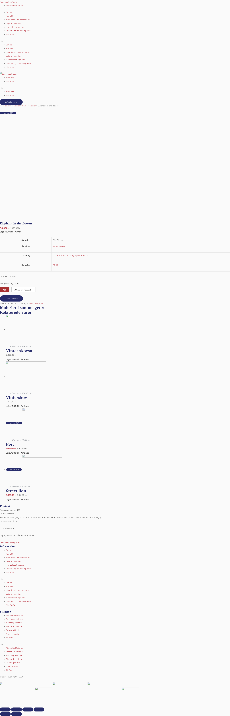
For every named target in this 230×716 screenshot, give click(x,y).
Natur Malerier (29, 106)
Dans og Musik (13, 630)
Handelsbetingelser (15, 27)
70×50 (55, 265)
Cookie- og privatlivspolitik (18, 31)
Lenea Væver (59, 246)
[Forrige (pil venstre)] (5, 714)
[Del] (16, 709)
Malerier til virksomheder (18, 19)
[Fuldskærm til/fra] (27, 709)
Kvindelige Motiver (14, 623)
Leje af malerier (13, 23)
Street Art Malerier (14, 619)
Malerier (10, 77)
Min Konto (10, 34)
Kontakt (9, 16)
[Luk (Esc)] (5, 709)
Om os (9, 12)
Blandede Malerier (14, 626)
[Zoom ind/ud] (39, 709)
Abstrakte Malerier (14, 615)
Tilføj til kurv (11, 298)
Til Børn (9, 637)
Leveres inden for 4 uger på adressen (70, 255)
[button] (115, 41)
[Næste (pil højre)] (16, 714)
